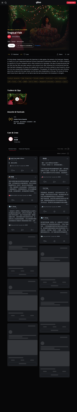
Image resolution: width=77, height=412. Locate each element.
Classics (65, 81)
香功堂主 (45, 158)
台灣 (9, 81)
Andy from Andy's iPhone (17, 158)
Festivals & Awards (39, 78)
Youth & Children (33, 81)
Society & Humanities (14, 78)
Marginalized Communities (47, 81)
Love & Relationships (60, 78)
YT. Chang (13, 206)
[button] (35, 159)
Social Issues (49, 78)
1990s (19, 81)
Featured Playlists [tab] (24, 149)
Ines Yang (45, 188)
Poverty (14, 81)
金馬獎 (25, 81)
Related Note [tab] (12, 149)
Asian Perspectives (27, 78)
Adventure (58, 81)
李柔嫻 (12, 177)
